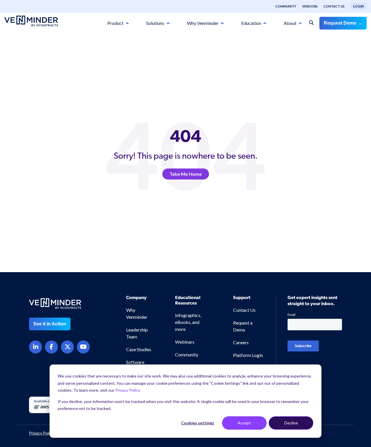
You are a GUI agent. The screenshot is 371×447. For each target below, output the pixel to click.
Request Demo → (343, 23)
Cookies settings (197, 422)
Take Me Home (186, 174)
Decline (291, 422)
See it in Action (49, 323)
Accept (244, 422)
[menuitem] (283, 6)
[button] (345, 430)
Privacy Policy (127, 390)
